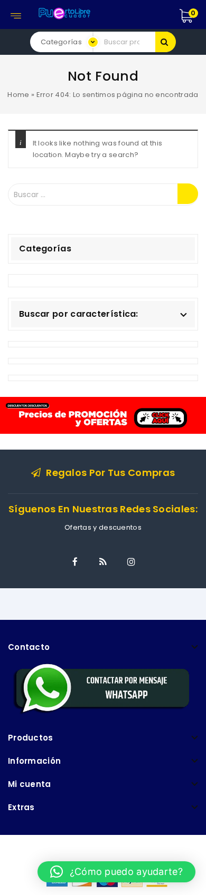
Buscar (165, 42)
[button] (116, 871)
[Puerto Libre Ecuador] (64, 12)
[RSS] (103, 561)
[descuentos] (103, 415)
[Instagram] (131, 561)
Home (18, 95)
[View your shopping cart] (197, 16)
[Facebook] (75, 561)
